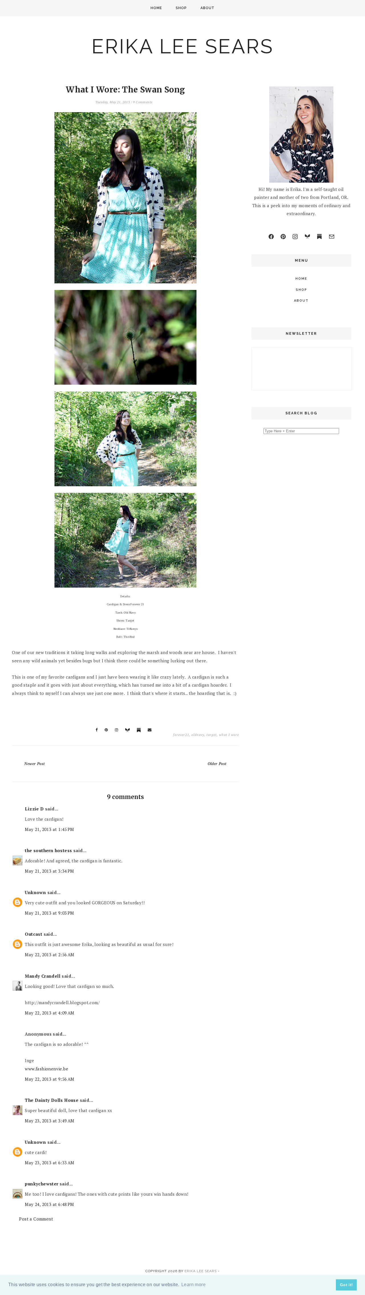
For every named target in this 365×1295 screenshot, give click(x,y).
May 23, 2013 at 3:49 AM (49, 1120)
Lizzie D (34, 809)
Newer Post (34, 763)
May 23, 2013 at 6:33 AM (49, 1162)
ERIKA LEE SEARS (182, 46)
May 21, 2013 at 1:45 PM (49, 829)
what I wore (229, 735)
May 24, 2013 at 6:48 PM (49, 1204)
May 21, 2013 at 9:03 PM (49, 913)
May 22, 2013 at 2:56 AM (49, 954)
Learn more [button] (193, 1284)
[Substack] (319, 236)
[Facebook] (271, 236)
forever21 (181, 735)
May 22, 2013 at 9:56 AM (49, 1079)
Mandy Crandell (42, 976)
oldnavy (197, 735)
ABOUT (207, 8)
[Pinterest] (283, 236)
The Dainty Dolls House (51, 1100)
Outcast (33, 934)
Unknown (35, 892)
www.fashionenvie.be (46, 1069)
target (211, 735)
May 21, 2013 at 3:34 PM (49, 871)
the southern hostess (48, 850)
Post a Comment (36, 1219)
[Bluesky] (307, 236)
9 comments (142, 102)
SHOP (181, 8)
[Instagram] (295, 236)
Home (156, 8)
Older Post (217, 763)
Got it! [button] (346, 1284)
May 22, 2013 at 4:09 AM (49, 1013)
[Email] (331, 236)
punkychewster (41, 1184)
